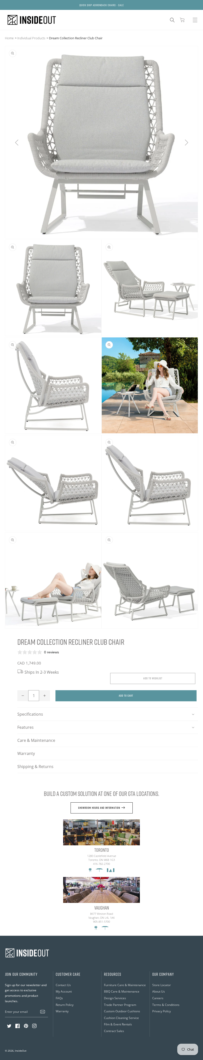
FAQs (59, 998)
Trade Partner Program (120, 1005)
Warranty (26, 753)
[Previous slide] (16, 142)
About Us (158, 991)
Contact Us (63, 985)
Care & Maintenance (36, 740)
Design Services (115, 998)
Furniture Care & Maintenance (125, 985)
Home (9, 38)
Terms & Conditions (165, 1005)
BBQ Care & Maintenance (121, 991)
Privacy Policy (161, 1011)
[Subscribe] (42, 1011)
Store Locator (161, 985)
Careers (157, 998)
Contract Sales (114, 1031)
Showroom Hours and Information (99, 808)
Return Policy (65, 1005)
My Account (64, 991)
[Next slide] (186, 142)
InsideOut (20, 1050)
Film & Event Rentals (118, 1024)
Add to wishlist (152, 678)
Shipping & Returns (35, 766)
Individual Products (31, 38)
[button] (172, 20)
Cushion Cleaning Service (121, 1018)
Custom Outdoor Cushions (122, 1011)
